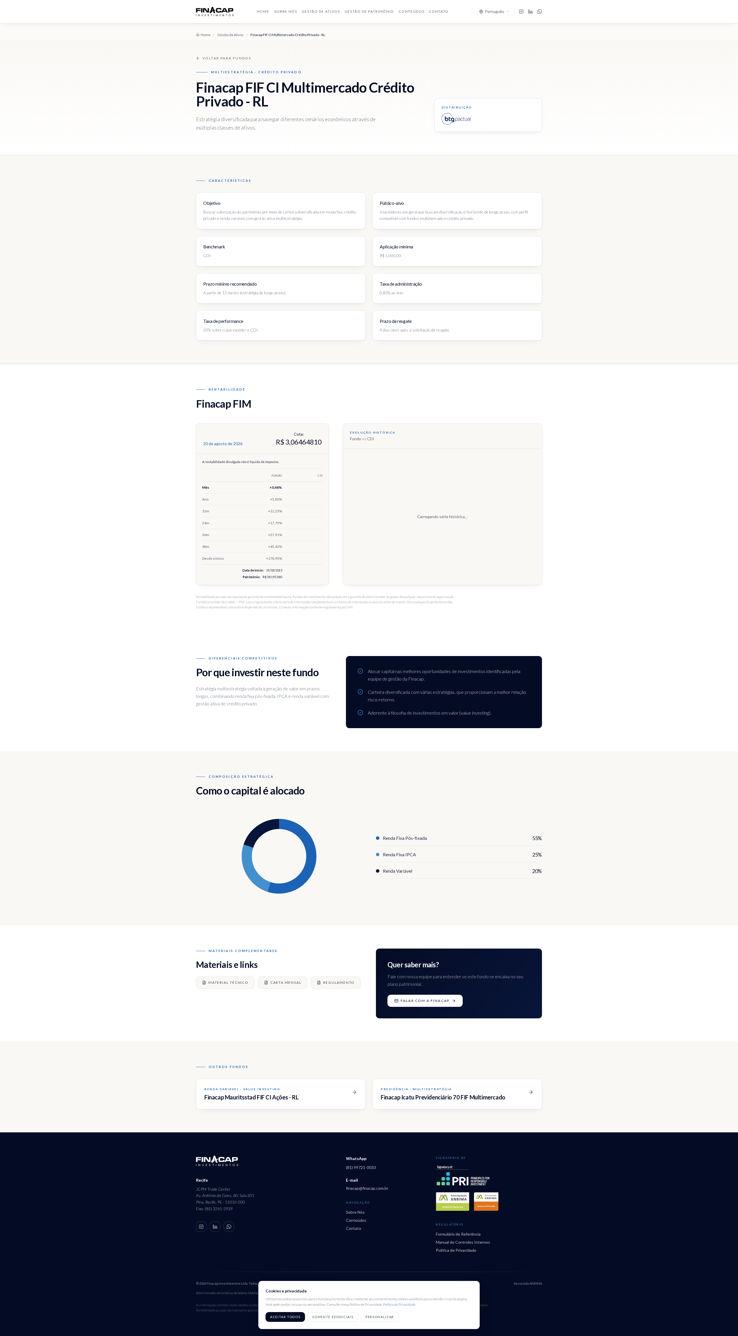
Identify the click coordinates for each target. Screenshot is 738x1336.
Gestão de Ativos (321, 11)
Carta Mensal (286, 982)
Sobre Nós (285, 11)
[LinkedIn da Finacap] (530, 11)
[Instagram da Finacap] (521, 11)
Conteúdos (411, 11)
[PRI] (463, 1176)
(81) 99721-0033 (361, 1167)
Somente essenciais (332, 1317)
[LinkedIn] (215, 1226)
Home (263, 11)
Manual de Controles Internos (463, 1242)
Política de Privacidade (456, 1250)
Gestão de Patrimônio (369, 11)
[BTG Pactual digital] (456, 119)
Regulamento (339, 982)
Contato (439, 11)
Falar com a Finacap (425, 1000)
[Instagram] (201, 1226)
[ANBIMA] (452, 1201)
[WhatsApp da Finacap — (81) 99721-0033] (539, 11)
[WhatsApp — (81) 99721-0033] (229, 1226)
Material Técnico (228, 982)
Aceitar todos (285, 1317)
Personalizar (380, 1317)
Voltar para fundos (226, 58)
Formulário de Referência (458, 1234)
